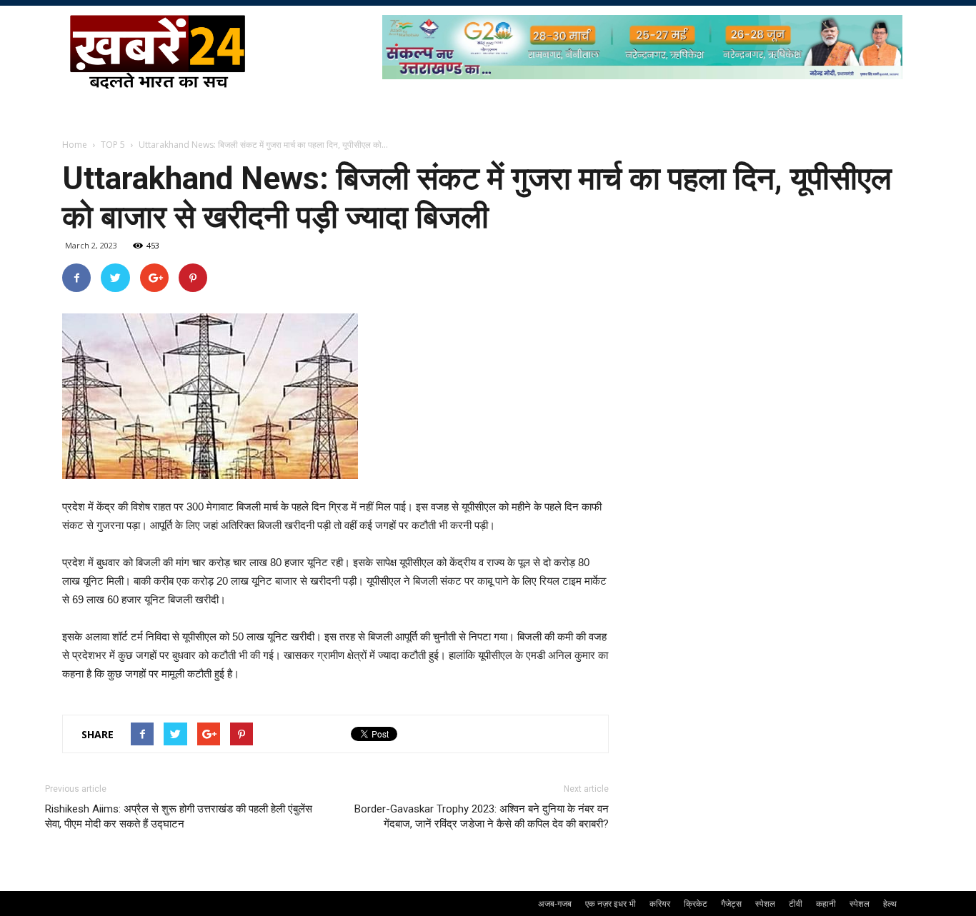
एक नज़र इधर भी (610, 903)
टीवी (795, 903)
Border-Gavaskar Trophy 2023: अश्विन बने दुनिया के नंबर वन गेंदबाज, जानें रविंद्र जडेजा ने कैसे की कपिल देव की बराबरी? (481, 816)
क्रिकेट (695, 903)
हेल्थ (890, 903)
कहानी (826, 903)
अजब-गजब (555, 903)
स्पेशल (765, 903)
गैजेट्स (731, 903)
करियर (659, 903)
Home (74, 145)
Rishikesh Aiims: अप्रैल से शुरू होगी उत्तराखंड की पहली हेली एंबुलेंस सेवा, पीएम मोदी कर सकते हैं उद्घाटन (178, 816)
